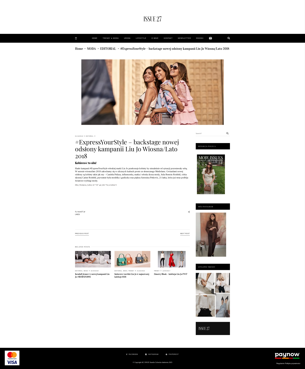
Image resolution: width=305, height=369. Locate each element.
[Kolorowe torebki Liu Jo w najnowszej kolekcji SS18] (132, 259)
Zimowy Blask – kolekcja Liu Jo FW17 (170, 274)
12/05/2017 (166, 270)
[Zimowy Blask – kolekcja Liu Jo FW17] (172, 259)
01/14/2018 (79, 136)
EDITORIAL (108, 48)
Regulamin (280, 363)
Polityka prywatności (292, 363)
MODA (91, 48)
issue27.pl (81, 212)
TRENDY (131, 270)
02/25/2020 (95, 270)
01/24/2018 (141, 270)
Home (79, 48)
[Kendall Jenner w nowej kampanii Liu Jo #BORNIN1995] (93, 259)
